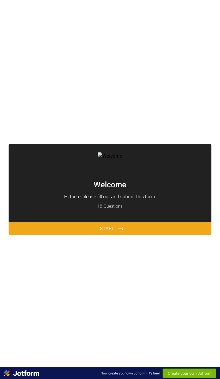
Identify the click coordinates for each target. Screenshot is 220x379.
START (107, 228)
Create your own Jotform (189, 373)
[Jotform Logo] (21, 373)
